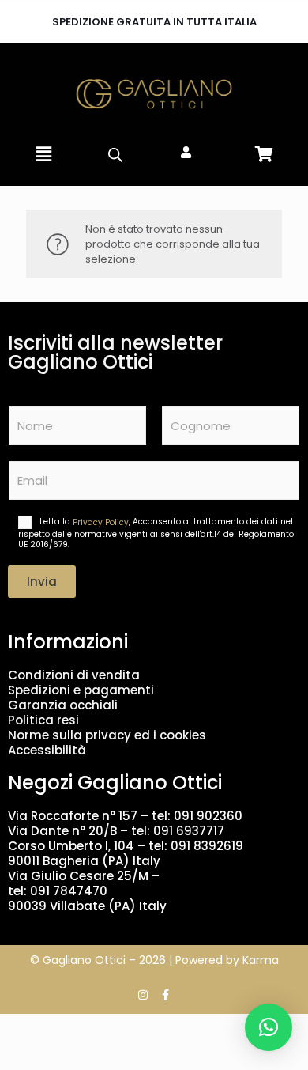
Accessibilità (47, 750)
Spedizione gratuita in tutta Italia (154, 21)
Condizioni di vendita (74, 675)
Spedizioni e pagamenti (81, 690)
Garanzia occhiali (63, 705)
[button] (43, 155)
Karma (260, 960)
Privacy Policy (101, 522)
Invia (42, 581)
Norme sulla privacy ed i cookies (107, 735)
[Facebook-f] (165, 995)
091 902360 (208, 815)
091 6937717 (188, 830)
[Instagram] (143, 995)
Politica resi (43, 720)
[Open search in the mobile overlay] (114, 154)
